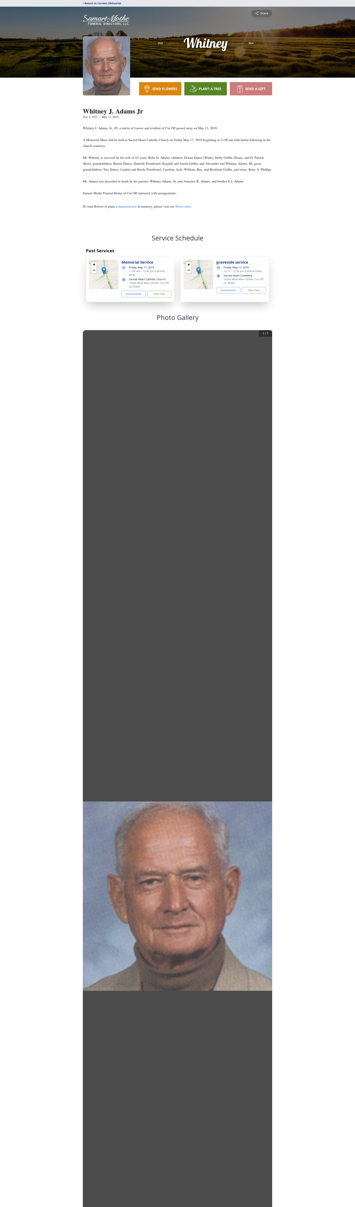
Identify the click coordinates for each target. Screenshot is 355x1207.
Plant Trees (159, 294)
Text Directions (133, 294)
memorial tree (127, 206)
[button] (104, 270)
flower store (183, 206)
